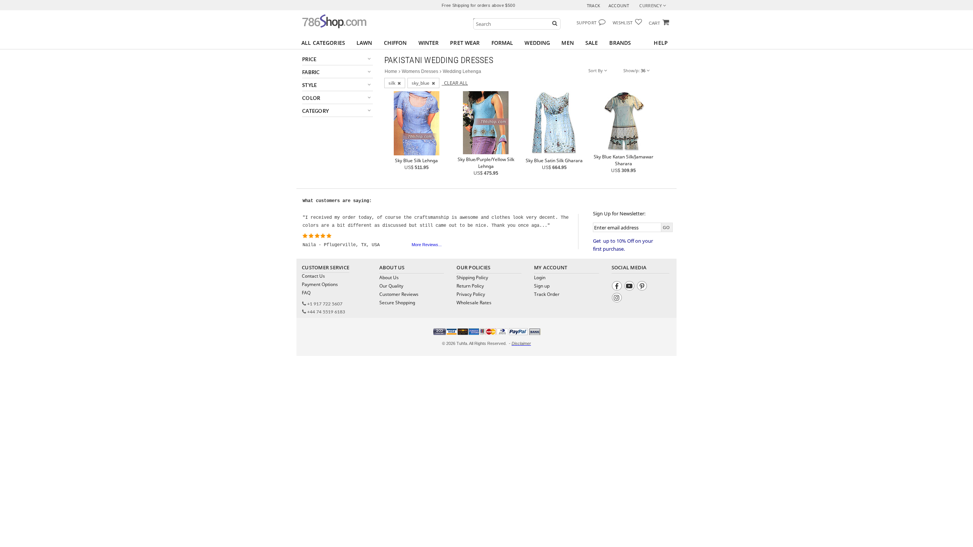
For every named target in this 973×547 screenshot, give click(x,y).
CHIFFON (395, 42)
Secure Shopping (397, 302)
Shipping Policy (472, 277)
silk (393, 83)
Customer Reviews (398, 294)
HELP (661, 42)
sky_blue (422, 83)
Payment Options (320, 284)
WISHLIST (623, 22)
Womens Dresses (420, 71)
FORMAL (502, 42)
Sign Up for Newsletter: (619, 213)
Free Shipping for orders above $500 (478, 5)
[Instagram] (618, 299)
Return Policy (470, 286)
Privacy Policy (470, 294)
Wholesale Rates (473, 302)
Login (539, 277)
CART (654, 23)
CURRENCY (651, 5)
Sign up (542, 286)
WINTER (428, 42)
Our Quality (391, 286)
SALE (591, 42)
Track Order (546, 294)
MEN (567, 42)
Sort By (596, 70)
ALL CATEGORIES (323, 42)
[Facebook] (618, 287)
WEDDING (537, 42)
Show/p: (634, 70)
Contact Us (313, 276)
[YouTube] (630, 287)
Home (391, 71)
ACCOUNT (619, 5)
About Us (389, 277)
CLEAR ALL (455, 82)
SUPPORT (586, 22)
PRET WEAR (465, 42)
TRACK (594, 5)
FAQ (306, 292)
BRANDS (620, 42)
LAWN (364, 42)
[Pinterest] (643, 287)
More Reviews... (427, 244)
